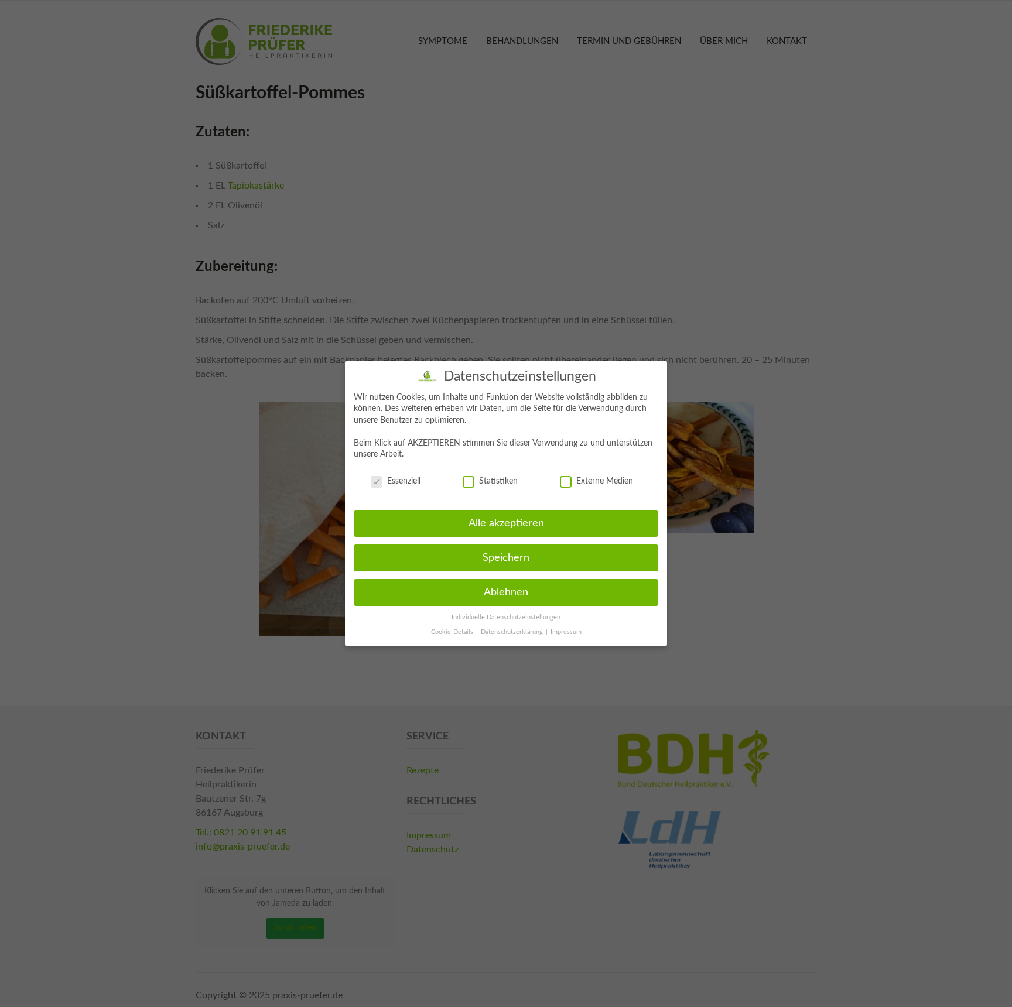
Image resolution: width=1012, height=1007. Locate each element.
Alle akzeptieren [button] (506, 523)
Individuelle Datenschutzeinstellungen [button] (506, 618)
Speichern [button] (506, 558)
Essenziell (403, 481)
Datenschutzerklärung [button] (513, 632)
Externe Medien (604, 481)
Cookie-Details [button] (453, 632)
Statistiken (498, 481)
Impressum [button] (566, 632)
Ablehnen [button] (506, 592)
